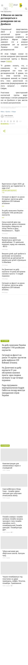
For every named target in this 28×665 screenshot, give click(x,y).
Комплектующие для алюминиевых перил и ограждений (11, 465)
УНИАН (9, 61)
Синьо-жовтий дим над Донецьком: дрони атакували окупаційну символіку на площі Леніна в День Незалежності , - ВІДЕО (13, 226)
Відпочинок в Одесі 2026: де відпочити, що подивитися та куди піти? (13, 186)
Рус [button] (6, 8)
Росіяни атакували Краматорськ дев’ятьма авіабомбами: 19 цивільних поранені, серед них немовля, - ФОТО (13, 242)
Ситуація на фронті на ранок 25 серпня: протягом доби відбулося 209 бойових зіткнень (13, 286)
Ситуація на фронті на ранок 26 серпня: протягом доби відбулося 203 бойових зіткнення (13, 200)
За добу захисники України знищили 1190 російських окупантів (14, 347)
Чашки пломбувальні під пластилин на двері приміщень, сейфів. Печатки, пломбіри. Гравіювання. (13, 580)
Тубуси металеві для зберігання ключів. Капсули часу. (13, 553)
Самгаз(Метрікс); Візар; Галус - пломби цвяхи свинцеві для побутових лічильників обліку (12, 492)
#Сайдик (14, 111)
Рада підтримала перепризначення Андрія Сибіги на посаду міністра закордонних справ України (13, 390)
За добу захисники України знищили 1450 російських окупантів (12, 212)
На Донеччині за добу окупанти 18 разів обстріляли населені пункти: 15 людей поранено (13, 272)
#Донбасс (8, 111)
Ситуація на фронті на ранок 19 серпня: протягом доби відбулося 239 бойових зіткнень (14, 359)
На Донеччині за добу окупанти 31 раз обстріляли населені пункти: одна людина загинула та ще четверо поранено (12, 374)
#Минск (3, 111)
